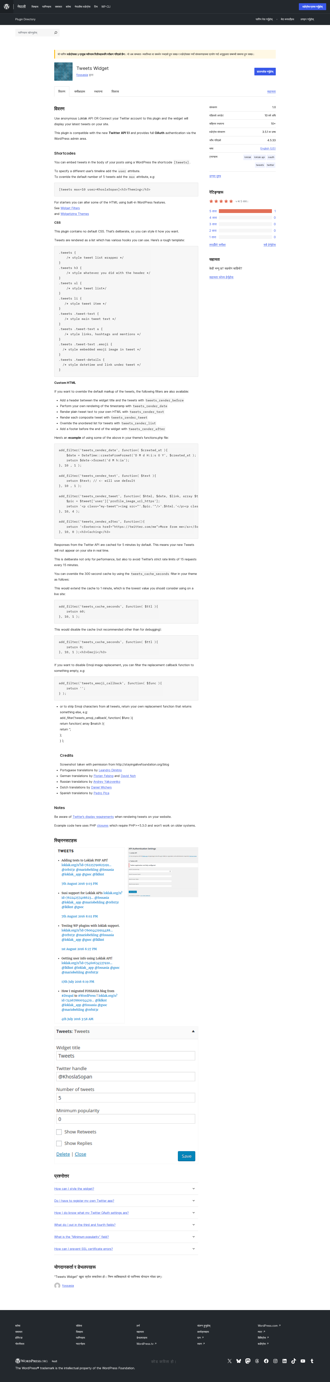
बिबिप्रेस (263, 1337)
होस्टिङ (19, 1337)
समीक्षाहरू (79, 91)
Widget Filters (70, 208)
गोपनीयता (19, 1343)
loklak (247, 157)
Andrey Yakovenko (106, 781)
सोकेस (79, 1325)
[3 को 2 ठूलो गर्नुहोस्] (193, 852)
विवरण (61, 91)
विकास (115, 91)
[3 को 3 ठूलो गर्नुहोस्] (193, 1031)
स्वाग (201, 1343)
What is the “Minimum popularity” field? (81, 1237)
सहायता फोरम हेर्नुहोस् (221, 277)
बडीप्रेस (263, 1343)
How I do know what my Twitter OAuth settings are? (91, 1213)
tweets (260, 165)
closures (102, 825)
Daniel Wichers (101, 787)
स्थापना (98, 91)
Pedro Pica (101, 793)
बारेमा (17, 1325)
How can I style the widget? (74, 1189)
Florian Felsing (103, 776)
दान (200, 1337)
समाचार (18, 1331)
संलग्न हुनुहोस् (203, 1325)
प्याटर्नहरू (80, 1343)
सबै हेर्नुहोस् (270, 245)
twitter (270, 165)
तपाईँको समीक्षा (217, 245)
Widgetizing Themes (75, 214)
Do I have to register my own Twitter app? (84, 1201)
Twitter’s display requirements (93, 817)
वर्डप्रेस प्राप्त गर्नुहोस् (312, 6)
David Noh (128, 776)
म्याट (261, 1331)
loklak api (259, 157)
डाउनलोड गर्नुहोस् (265, 71)
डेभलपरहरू (142, 1337)
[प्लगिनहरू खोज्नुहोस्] (56, 32)
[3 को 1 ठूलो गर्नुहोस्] (119, 852)
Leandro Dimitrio (110, 770)
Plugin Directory (25, 19)
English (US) (268, 148)
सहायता (271, 91)
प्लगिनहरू (80, 1337)
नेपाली (54, 1361)
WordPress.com (269, 1325)
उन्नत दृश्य (215, 176)
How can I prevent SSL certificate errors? (83, 1249)
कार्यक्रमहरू (203, 1331)
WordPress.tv (147, 1343)
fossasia (82, 75)
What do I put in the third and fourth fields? (85, 1225)
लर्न (138, 1325)
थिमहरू (79, 1331)
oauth (271, 157)
